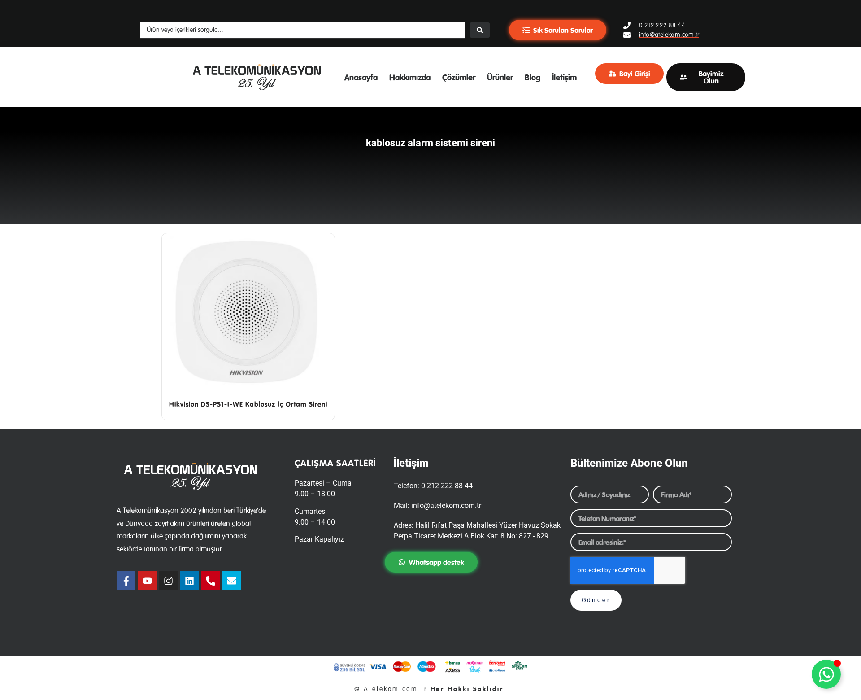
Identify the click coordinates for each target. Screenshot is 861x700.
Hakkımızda (409, 77)
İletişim (564, 77)
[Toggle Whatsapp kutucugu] (826, 674)
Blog (532, 77)
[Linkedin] (189, 580)
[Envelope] (231, 580)
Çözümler (458, 77)
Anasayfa (361, 77)
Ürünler (500, 77)
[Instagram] (168, 580)
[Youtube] (147, 580)
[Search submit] (480, 30)
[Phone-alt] (210, 580)
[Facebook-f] (126, 580)
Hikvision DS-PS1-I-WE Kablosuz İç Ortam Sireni (248, 404)
